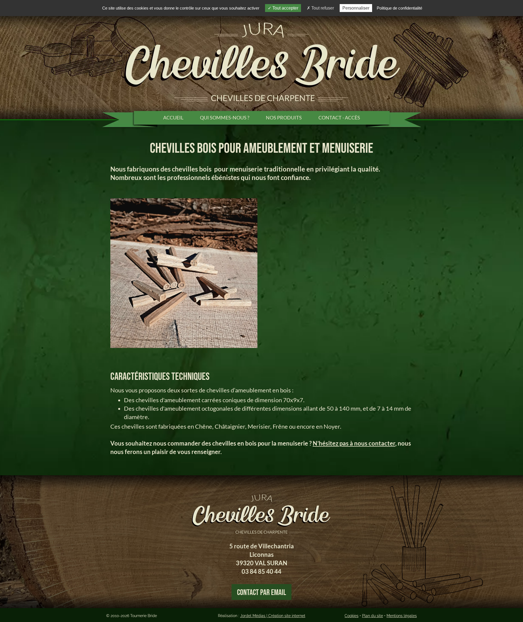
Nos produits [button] (284, 118)
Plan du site (372, 616)
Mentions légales (402, 616)
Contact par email (261, 592)
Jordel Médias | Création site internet (272, 616)
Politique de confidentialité (399, 8)
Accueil (173, 118)
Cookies (351, 616)
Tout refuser (322, 8)
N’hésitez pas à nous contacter (354, 443)
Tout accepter (284, 8)
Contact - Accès (339, 118)
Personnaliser (355, 8)
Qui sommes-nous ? (224, 118)
